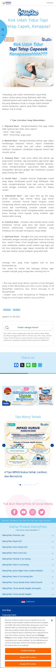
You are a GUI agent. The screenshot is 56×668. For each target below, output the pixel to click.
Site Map (6, 610)
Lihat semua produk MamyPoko (27, 530)
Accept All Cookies (28, 664)
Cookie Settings (28, 650)
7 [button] (31, 484)
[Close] (52, 620)
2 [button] (20, 484)
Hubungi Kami (9, 614)
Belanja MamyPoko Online (2, 35)
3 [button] (22, 484)
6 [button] (29, 484)
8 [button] (33, 484)
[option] (28, 449)
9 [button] (35, 484)
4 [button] (24, 484)
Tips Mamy (7, 310)
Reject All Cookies (28, 657)
